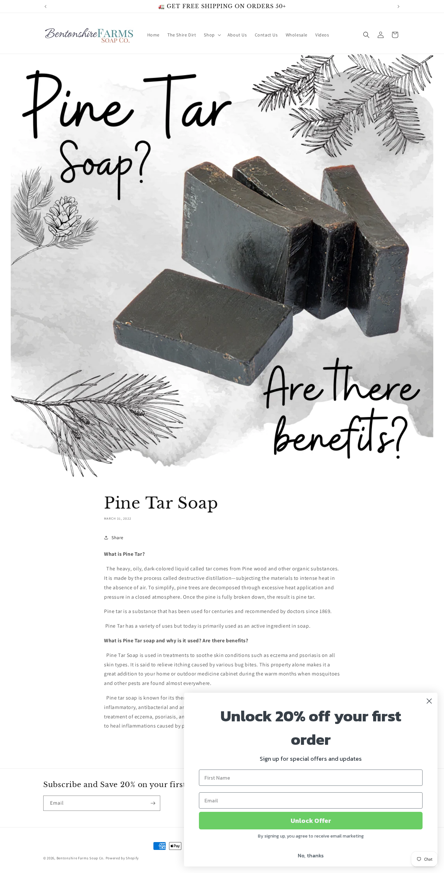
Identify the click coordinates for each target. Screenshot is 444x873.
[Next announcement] (398, 6)
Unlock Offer (311, 820)
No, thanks (311, 855)
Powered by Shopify (122, 858)
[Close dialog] (429, 701)
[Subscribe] (153, 803)
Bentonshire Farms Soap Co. (81, 858)
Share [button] (117, 537)
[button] (211, 35)
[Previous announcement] (45, 6)
